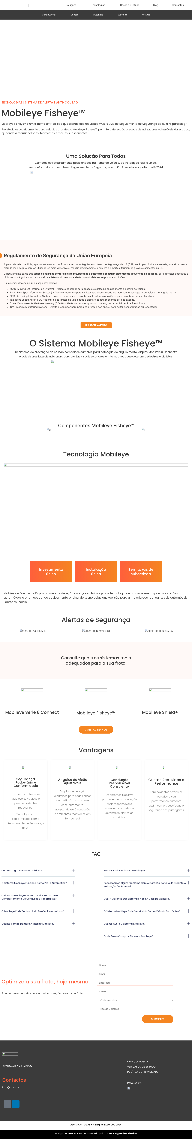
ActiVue (146, 14)
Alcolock (122, 14)
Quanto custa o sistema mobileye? (124, 924)
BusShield (98, 14)
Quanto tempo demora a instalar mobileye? (28, 924)
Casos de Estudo (130, 4)
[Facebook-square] (7, 1104)
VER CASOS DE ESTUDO (141, 1066)
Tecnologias (98, 4)
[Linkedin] (16, 1104)
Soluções (71, 4)
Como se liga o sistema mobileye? (22, 870)
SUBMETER (157, 1019)
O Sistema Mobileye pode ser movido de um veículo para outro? (142, 911)
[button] (4, 430)
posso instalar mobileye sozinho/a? (124, 870)
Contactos (178, 4)
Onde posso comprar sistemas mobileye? (128, 936)
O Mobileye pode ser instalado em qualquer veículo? (33, 911)
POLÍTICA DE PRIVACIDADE (142, 1071)
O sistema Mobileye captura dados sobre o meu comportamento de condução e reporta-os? (30, 897)
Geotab (74, 14)
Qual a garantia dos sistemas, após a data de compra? (137, 899)
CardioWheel (49, 14)
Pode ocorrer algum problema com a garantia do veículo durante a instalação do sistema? (145, 884)
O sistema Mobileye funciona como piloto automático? (34, 883)
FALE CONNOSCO (137, 1061)
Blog (155, 4)
